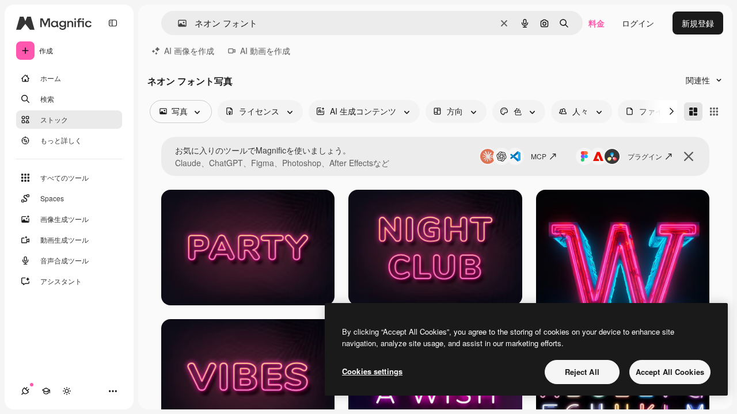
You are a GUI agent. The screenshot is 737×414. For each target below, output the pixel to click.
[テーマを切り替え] (67, 391)
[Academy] (46, 391)
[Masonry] (693, 111)
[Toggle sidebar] (113, 23)
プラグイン (645, 156)
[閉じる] (689, 156)
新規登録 (698, 23)
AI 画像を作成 (189, 50)
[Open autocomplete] (177, 23)
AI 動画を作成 (265, 50)
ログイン (638, 23)
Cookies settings (372, 371)
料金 (596, 23)
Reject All (582, 371)
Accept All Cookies (670, 371)
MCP (538, 156)
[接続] (25, 391)
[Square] (714, 111)
